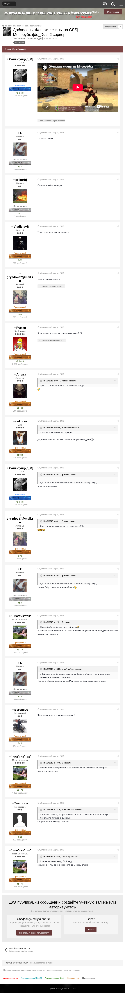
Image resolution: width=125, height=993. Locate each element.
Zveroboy (21, 803)
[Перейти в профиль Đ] (20, 149)
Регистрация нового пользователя (34, 932)
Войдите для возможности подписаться (23, 25)
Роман (21, 327)
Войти (91, 929)
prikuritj (21, 179)
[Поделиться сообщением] (118, 58)
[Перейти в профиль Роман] (20, 344)
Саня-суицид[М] (35, 38)
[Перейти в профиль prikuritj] (20, 196)
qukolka (21, 421)
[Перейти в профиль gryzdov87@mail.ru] (20, 297)
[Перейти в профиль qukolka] (20, 438)
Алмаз (21, 374)
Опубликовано (51, 58)
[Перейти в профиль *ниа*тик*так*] (20, 632)
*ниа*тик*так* (21, 616)
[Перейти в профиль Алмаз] (20, 391)
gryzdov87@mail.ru (20, 279)
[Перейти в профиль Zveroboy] (20, 820)
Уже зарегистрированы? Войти (85, 11)
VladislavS (21, 226)
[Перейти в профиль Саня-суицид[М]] (7, 31)
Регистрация (113, 11)
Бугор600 (21, 709)
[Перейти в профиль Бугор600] (20, 726)
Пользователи (88, 977)
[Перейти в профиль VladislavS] (20, 243)
